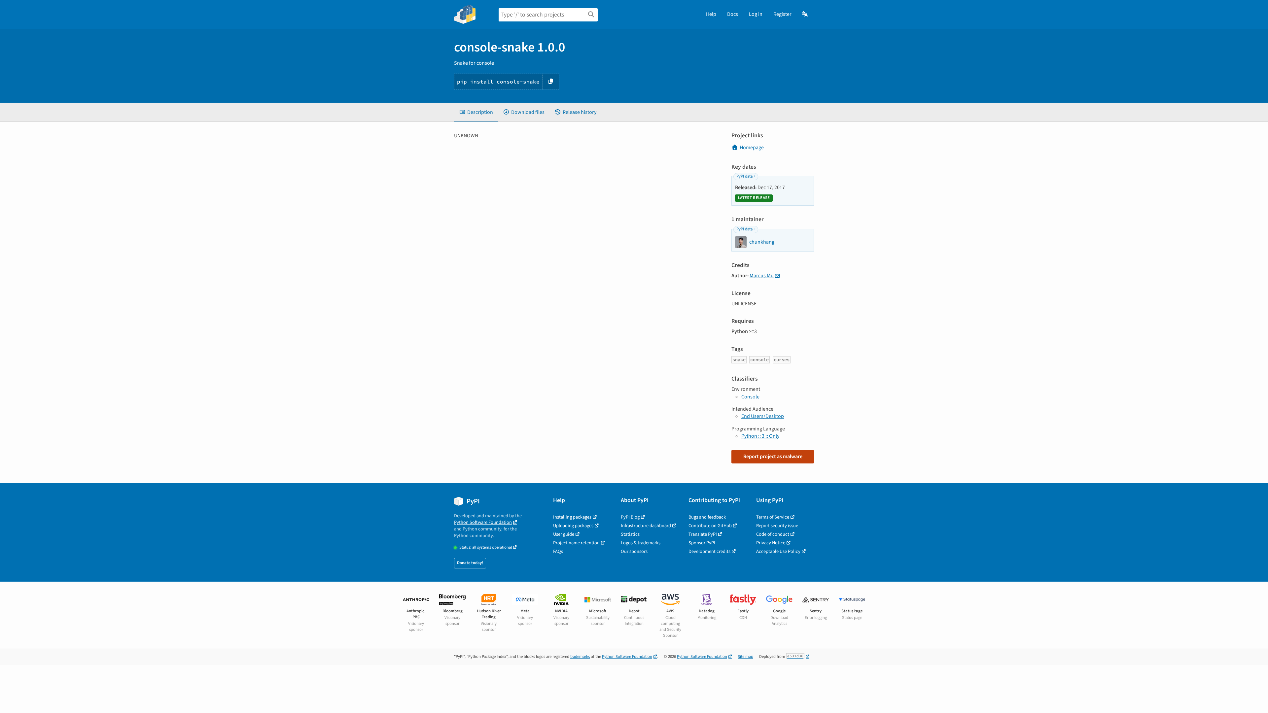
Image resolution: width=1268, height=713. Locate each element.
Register (782, 14)
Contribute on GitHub (710, 525)
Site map (745, 657)
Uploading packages (573, 525)
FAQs (558, 551)
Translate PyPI (702, 534)
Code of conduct (772, 534)
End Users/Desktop (762, 416)
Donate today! (470, 563)
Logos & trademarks (640, 542)
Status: (485, 547)
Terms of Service (772, 517)
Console (750, 396)
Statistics (630, 534)
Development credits (709, 551)
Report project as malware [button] (772, 456)
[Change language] (805, 14)
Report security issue (777, 525)
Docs (732, 14)
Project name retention (576, 542)
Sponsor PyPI (701, 542)
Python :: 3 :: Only (760, 436)
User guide (563, 534)
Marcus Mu (762, 275)
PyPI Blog (630, 517)
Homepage (752, 147)
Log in (755, 14)
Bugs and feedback (707, 517)
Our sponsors (634, 551)
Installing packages (572, 517)
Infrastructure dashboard (646, 525)
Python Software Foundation (483, 522)
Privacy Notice (770, 542)
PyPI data (744, 176)
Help (711, 14)
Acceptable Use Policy (778, 551)
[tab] (476, 112)
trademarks (580, 657)
